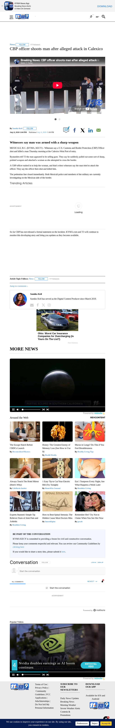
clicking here (18, 541)
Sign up (100, 556)
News (31, 273)
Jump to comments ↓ (19, 280)
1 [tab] (56, 119)
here (63, 546)
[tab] (18, 576)
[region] (57, 590)
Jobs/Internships (42, 708)
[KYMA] (25, 16)
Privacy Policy (41, 695)
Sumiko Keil (17, 128)
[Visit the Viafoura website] (99, 623)
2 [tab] (59, 119)
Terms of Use (41, 691)
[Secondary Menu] (13, 17)
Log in (93, 556)
